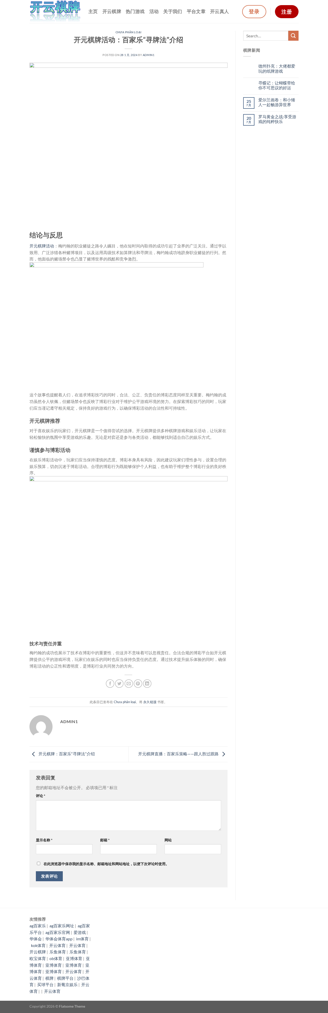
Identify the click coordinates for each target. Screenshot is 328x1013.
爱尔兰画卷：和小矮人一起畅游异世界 (276, 102)
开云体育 (57, 945)
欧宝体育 (37, 958)
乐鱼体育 (57, 951)
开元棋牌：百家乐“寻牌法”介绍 (66, 753)
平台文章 (196, 11)
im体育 (82, 938)
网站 (168, 840)
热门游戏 (135, 11)
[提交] (293, 36)
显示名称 (44, 840)
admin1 (148, 55)
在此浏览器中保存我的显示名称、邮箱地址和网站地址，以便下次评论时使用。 (106, 864)
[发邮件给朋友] (129, 683)
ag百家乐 (37, 925)
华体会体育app (59, 938)
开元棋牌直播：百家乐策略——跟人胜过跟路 (178, 753)
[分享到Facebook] (110, 683)
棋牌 (49, 978)
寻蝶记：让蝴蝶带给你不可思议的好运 (276, 85)
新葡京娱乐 (67, 984)
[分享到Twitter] (119, 683)
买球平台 (45, 984)
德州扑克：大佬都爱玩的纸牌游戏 (276, 68)
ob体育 (55, 958)
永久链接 (150, 702)
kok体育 (38, 945)
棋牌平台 (65, 978)
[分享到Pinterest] (138, 683)
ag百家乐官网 (57, 932)
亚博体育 (74, 958)
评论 (40, 795)
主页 (93, 11)
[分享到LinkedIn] (147, 683)
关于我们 (172, 11)
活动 (154, 11)
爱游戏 (80, 932)
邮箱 (105, 840)
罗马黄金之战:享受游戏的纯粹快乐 (277, 119)
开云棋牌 (111, 11)
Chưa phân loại (128, 32)
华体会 (35, 938)
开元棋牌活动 (41, 245)
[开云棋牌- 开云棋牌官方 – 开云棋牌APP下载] (55, 11)
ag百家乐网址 (61, 925)
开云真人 (219, 11)
